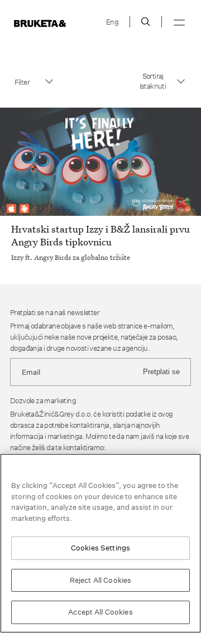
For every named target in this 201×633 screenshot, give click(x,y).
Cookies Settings (100, 547)
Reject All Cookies (100, 580)
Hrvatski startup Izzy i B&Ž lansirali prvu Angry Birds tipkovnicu (100, 235)
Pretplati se (161, 372)
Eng (112, 21)
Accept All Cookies (100, 611)
